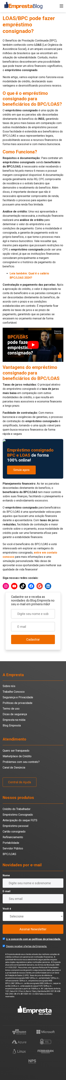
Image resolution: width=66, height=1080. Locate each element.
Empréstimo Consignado (18, 814)
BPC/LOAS (9, 854)
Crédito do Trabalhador (16, 809)
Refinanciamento (13, 837)
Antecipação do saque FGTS (20, 820)
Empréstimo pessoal (15, 826)
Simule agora (21, 470)
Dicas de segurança (15, 714)
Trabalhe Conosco (14, 691)
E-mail (6, 891)
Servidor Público (13, 848)
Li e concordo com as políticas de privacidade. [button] (33, 939)
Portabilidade (11, 842)
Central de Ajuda (19, 782)
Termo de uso (11, 708)
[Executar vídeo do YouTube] (33, 345)
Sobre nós (9, 686)
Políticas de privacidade (17, 703)
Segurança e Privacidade (18, 697)
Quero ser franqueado (16, 750)
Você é (7, 908)
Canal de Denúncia (14, 767)
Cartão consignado (14, 831)
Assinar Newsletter (33, 929)
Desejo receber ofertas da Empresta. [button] (26, 946)
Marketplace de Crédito (17, 756)
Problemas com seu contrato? (21, 762)
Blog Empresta (12, 725)
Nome (6, 875)
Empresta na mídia (14, 720)
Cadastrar (33, 639)
